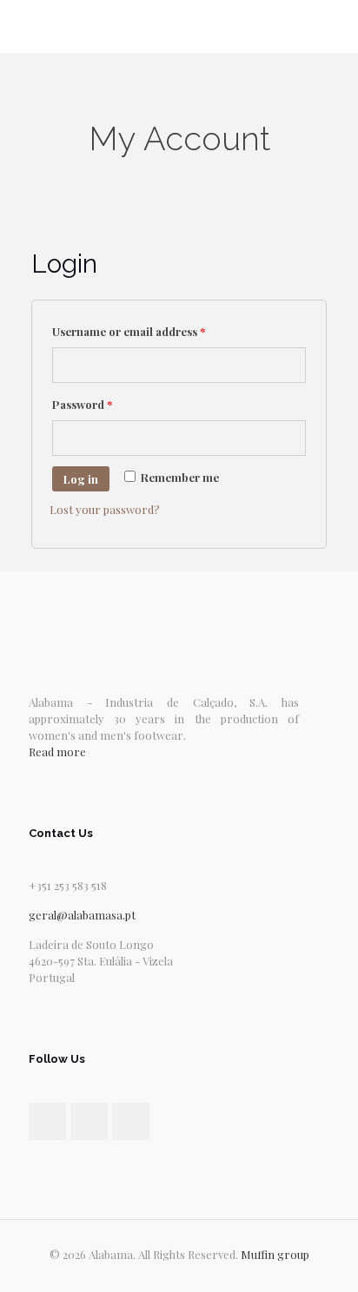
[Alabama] (179, 26)
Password (82, 404)
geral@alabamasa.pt (82, 914)
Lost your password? (105, 509)
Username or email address (128, 331)
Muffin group (275, 1254)
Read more (57, 751)
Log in (80, 478)
